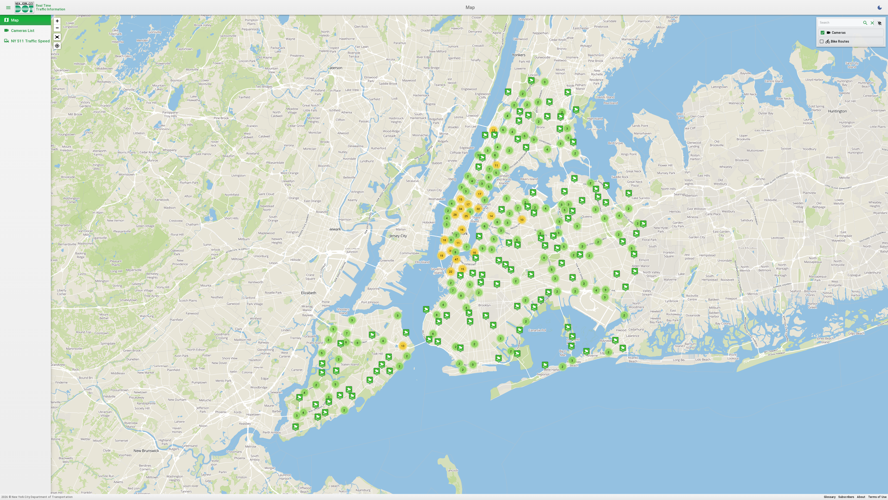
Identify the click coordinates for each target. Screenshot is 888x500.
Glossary (830, 497)
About (861, 497)
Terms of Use (877, 497)
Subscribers (846, 497)
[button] (322, 364)
